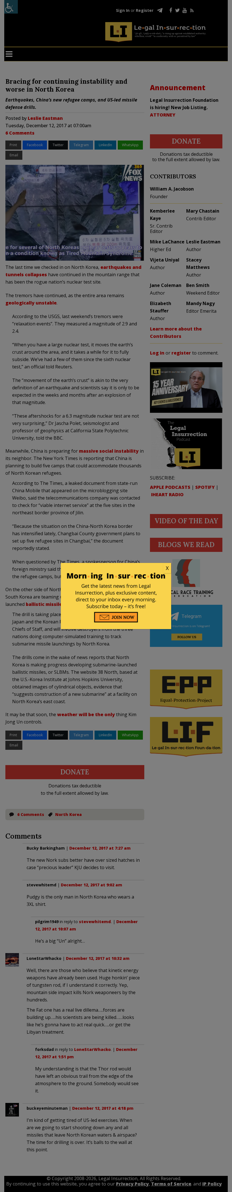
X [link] (167, 568)
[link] (116, 568)
